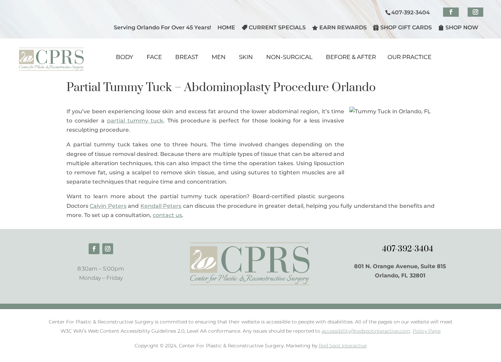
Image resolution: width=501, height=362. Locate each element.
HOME (226, 28)
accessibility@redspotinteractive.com (366, 331)
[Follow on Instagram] (107, 248)
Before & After (351, 57)
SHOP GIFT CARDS (406, 27)
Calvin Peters (108, 206)
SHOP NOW (461, 27)
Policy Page (427, 331)
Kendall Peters (160, 206)
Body (124, 57)
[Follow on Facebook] (94, 248)
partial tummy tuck (135, 120)
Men (219, 57)
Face (154, 57)
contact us (167, 215)
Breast (186, 57)
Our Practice (409, 57)
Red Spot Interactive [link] (343, 346)
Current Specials (277, 27)
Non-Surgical (289, 57)
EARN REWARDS (343, 27)
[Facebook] (451, 12)
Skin (246, 57)
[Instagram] (475, 12)
